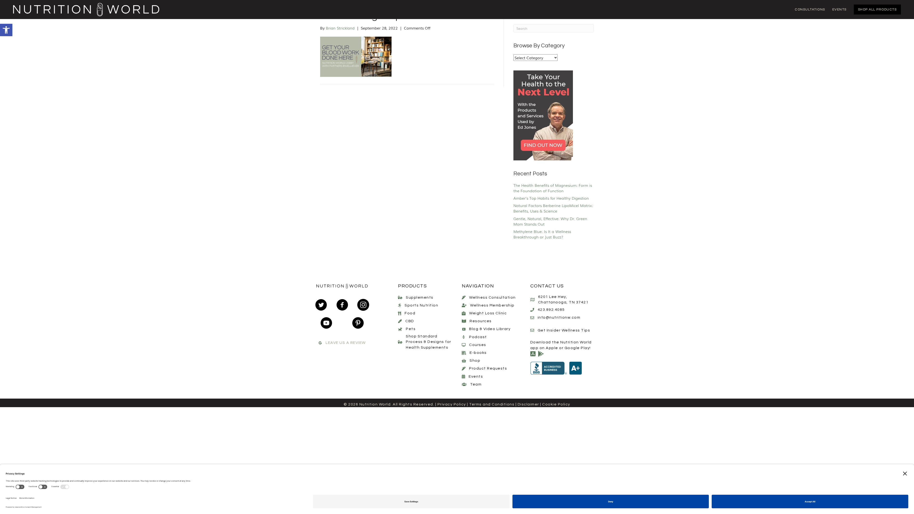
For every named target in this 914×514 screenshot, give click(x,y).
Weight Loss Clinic (488, 313)
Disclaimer (528, 404)
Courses (477, 345)
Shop (475, 360)
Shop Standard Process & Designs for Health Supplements (428, 341)
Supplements (419, 297)
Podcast (478, 337)
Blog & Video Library (490, 329)
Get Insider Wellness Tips (564, 330)
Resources (481, 321)
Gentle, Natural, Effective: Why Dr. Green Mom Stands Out (550, 221)
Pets (411, 329)
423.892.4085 (551, 309)
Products (412, 286)
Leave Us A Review (346, 343)
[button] (6, 30)
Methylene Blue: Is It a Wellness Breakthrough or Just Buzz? (542, 234)
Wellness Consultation (492, 297)
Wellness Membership (492, 305)
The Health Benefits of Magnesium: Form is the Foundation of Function (552, 187)
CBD (409, 321)
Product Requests (488, 368)
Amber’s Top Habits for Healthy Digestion (551, 198)
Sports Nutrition (421, 305)
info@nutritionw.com (559, 317)
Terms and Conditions (491, 404)
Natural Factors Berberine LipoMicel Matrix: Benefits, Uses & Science (553, 208)
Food (410, 313)
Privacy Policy (451, 404)
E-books (478, 353)
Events (476, 376)
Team (476, 384)
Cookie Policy (556, 404)
